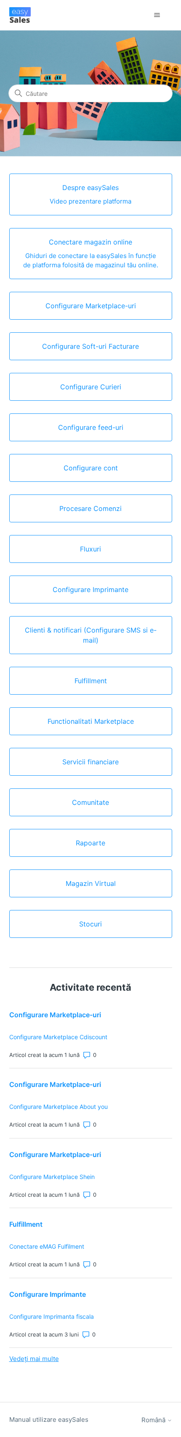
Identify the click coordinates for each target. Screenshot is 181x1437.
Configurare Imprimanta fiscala (51, 1316)
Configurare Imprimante (47, 1294)
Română (154, 1419)
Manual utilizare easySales (48, 1419)
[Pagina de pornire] (20, 15)
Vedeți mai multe (34, 1359)
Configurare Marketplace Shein (52, 1176)
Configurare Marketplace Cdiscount (58, 1036)
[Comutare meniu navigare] (157, 15)
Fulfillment (26, 1224)
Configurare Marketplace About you (58, 1106)
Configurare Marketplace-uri (55, 1015)
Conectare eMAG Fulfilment (46, 1246)
